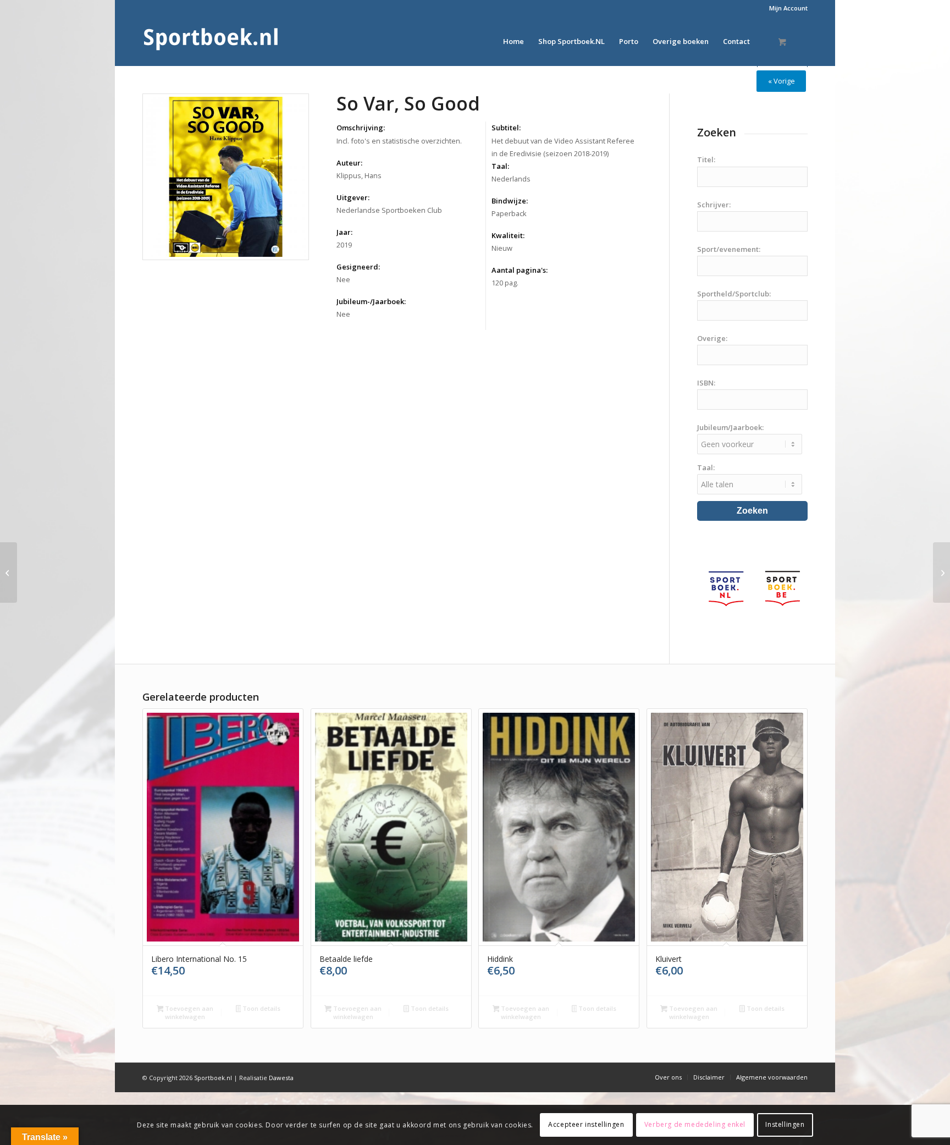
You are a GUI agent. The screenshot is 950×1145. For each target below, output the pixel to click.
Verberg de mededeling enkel (694, 1124)
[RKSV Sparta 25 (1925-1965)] (8, 572)
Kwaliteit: (507, 235)
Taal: (500, 166)
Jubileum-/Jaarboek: (371, 301)
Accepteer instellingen (586, 1124)
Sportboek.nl (213, 1078)
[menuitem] (786, 8)
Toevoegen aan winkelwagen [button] (188, 1012)
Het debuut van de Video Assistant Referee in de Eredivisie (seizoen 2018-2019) (562, 147)
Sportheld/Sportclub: (734, 294)
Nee (343, 279)
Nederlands (511, 179)
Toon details (260, 1008)
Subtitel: (506, 128)
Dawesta (281, 1078)
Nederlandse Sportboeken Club (389, 210)
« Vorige (781, 81)
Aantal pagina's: (519, 270)
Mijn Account (788, 8)
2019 (344, 245)
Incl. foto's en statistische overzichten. (399, 141)
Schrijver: (714, 205)
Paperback (509, 213)
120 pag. (504, 283)
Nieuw (501, 248)
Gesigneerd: (358, 267)
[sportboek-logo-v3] (211, 41)
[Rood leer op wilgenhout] (941, 572)
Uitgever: (352, 197)
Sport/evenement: (728, 249)
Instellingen (784, 1124)
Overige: (712, 338)
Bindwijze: (509, 201)
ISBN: (706, 383)
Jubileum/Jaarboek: (730, 427)
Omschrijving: (360, 128)
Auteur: (349, 163)
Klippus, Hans (359, 175)
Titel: (706, 159)
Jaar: (344, 232)
